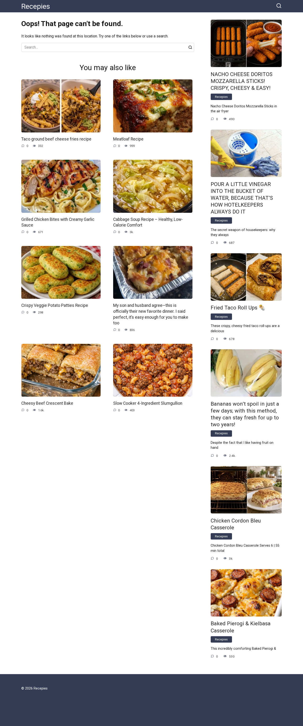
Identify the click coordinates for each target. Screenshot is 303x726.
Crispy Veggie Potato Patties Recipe (54, 305)
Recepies (35, 6)
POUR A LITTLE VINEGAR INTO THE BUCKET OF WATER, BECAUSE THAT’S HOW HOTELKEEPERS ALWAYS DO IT (242, 198)
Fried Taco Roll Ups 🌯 (238, 308)
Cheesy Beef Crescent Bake (47, 403)
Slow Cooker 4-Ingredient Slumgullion (147, 403)
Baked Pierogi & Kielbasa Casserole (241, 627)
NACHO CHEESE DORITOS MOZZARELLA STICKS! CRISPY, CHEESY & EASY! (241, 81)
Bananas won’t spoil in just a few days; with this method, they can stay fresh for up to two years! (245, 414)
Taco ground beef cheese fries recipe (56, 139)
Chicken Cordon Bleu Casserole (236, 524)
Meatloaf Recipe (128, 139)
